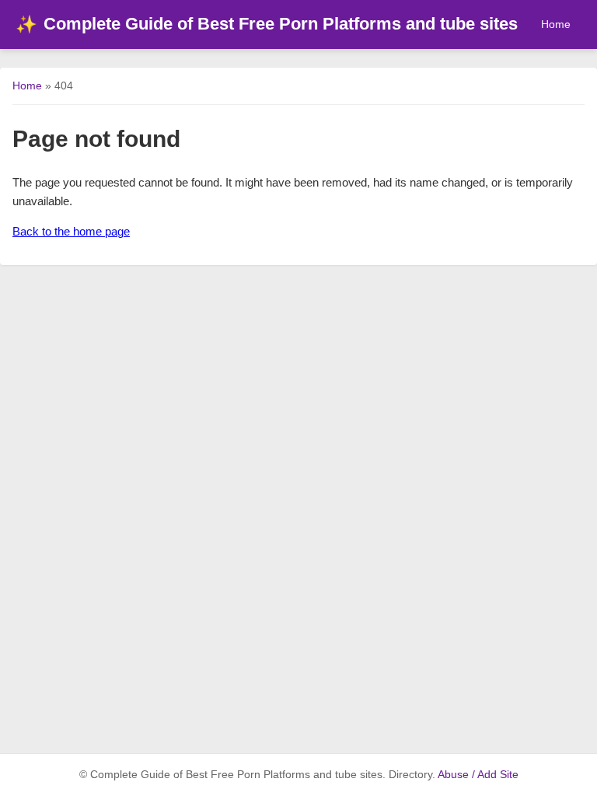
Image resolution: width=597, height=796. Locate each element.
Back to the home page (71, 231)
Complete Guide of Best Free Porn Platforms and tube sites (267, 23)
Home (556, 24)
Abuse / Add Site (478, 774)
